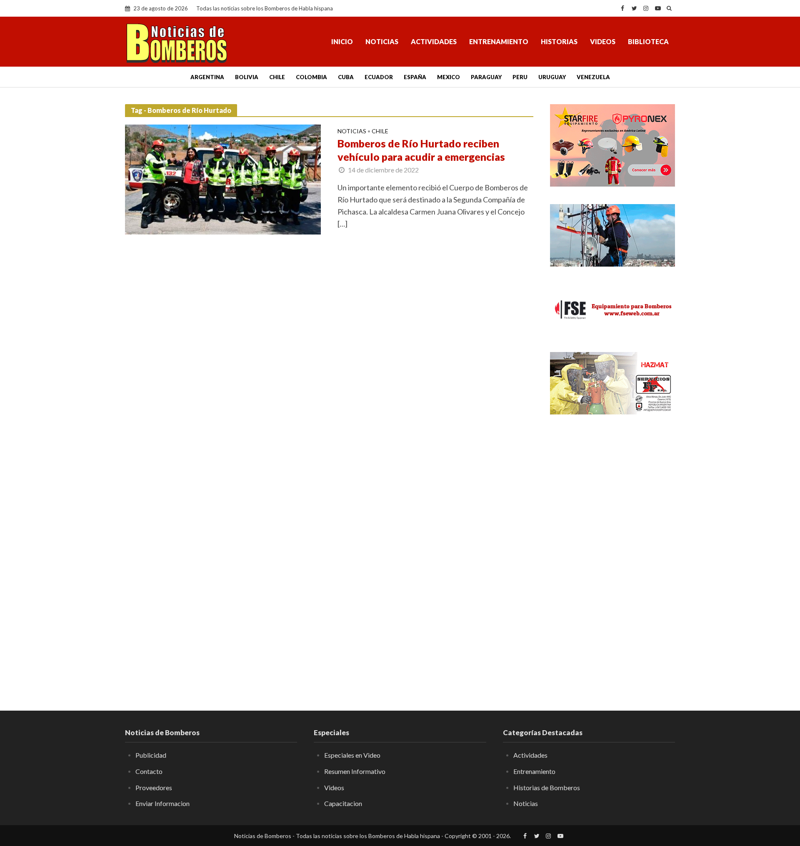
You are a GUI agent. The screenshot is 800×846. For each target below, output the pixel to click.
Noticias (381, 41)
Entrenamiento (498, 41)
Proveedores (153, 787)
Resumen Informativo (354, 771)
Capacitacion (343, 803)
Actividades (434, 41)
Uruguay (552, 77)
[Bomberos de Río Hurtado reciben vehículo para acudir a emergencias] (223, 178)
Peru (520, 77)
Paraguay (486, 77)
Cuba (346, 77)
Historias (559, 41)
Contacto (148, 771)
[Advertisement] (612, 556)
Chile (277, 77)
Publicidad (150, 755)
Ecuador (379, 77)
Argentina (207, 77)
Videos (602, 41)
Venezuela (593, 77)
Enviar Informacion (162, 803)
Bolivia (246, 77)
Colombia (311, 77)
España (415, 77)
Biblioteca (648, 41)
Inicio (342, 41)
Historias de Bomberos (546, 787)
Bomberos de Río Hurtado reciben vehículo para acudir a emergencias (421, 150)
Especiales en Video (352, 755)
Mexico (448, 77)
